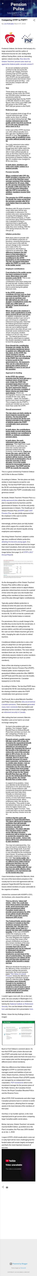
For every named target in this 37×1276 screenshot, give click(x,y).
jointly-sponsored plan (10, 500)
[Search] (34, 4)
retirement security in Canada (14, 712)
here (3, 1009)
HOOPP (21, 511)
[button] (34, 20)
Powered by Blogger (19, 1264)
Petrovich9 (23, 1268)
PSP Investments (17, 1083)
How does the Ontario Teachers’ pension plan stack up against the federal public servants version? (17, 61)
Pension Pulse (18, 6)
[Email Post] (7, 1188)
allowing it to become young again (14, 542)
